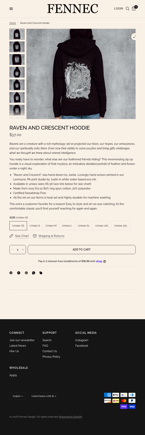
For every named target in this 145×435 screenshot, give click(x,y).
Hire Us (14, 351)
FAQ (45, 345)
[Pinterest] (27, 273)
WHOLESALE (18, 368)
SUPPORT (49, 333)
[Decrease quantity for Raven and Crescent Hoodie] (12, 249)
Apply (13, 375)
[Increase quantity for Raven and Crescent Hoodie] (23, 249)
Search (47, 340)
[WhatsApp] (34, 273)
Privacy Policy (51, 356)
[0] (133, 8)
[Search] (127, 8)
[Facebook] (11, 273)
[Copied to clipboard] (41, 273)
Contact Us (49, 351)
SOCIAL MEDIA (86, 333)
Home (12, 23)
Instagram (81, 340)
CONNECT (17, 333)
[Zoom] (134, 36)
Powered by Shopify (70, 416)
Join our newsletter (22, 340)
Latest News (17, 345)
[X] (19, 273)
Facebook (81, 345)
